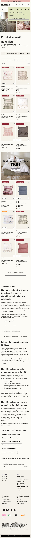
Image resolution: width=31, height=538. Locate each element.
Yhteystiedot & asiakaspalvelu (20, 477)
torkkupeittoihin (25, 395)
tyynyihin (9, 395)
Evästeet (19, 490)
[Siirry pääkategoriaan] (3, 53)
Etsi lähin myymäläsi (22, 501)
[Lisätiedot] (6, 91)
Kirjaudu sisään (20, 503)
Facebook (4, 476)
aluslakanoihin (15, 395)
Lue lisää (3, 47)
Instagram (4, 478)
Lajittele (17, 60)
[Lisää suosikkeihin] (14, 67)
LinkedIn (4, 480)
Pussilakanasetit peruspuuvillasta (11, 437)
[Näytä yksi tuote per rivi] (29, 63)
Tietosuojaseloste (21, 485)
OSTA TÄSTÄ (15, 170)
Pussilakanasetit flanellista (9, 448)
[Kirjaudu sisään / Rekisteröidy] (19, 4)
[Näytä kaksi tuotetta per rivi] (27, 63)
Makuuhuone (3, 9)
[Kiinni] (28, 9)
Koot (25, 60)
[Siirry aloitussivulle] (5, 5)
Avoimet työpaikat (6, 501)
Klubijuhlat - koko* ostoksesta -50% (15, 1)
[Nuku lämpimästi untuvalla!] (15, 166)
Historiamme (5, 498)
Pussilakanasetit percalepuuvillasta (11, 445)
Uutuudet (19, 499)
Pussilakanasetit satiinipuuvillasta (15, 53)
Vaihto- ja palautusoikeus (23, 480)
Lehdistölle (4, 503)
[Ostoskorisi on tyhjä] (25, 4)
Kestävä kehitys (5, 499)
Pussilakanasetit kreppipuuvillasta (11, 441)
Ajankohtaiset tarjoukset (23, 496)
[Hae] (16, 4)
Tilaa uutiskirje (20, 498)
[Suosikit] (22, 4)
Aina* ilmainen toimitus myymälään (15, 535)
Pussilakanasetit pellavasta (9, 452)
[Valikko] (28, 4)
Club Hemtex (5, 496)
